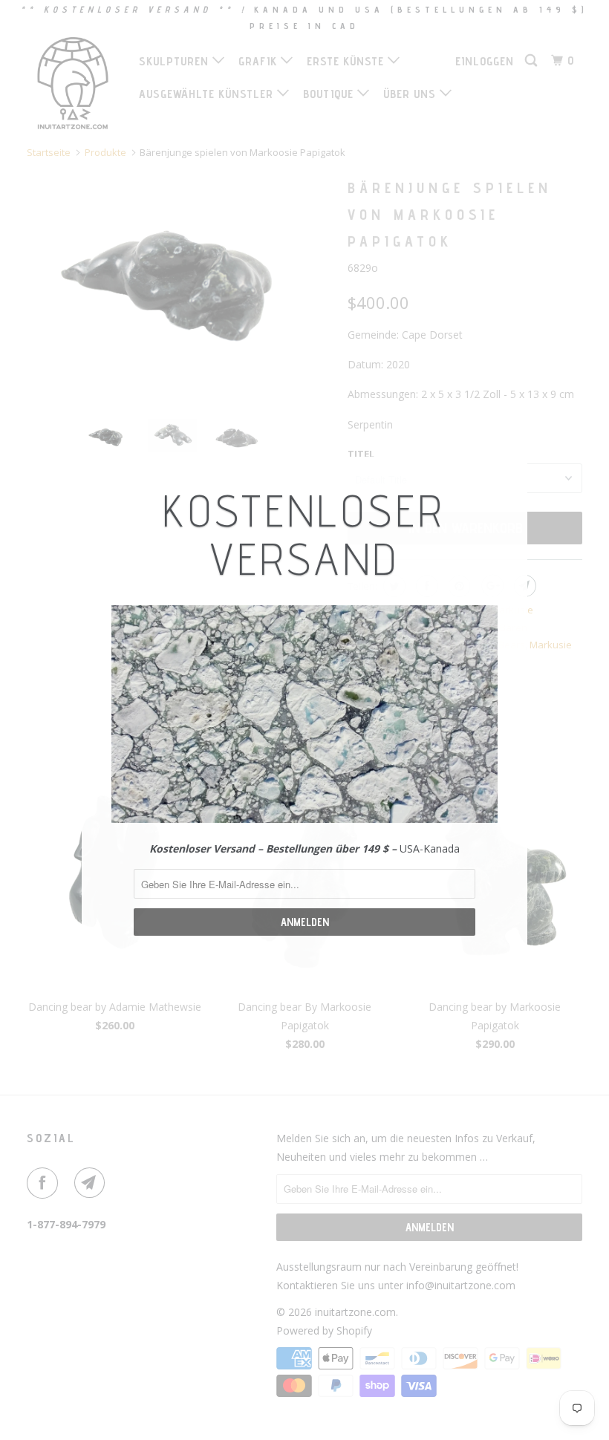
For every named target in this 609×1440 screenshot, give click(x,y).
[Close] (510, 470)
